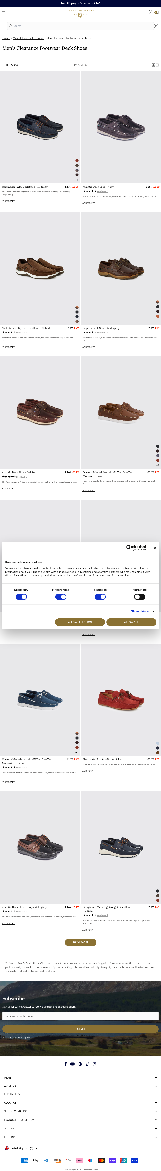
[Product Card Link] (40, 127)
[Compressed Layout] (153, 65)
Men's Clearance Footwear (28, 38)
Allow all (131, 621)
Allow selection (80, 621)
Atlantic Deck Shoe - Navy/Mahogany (24, 907)
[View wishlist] (150, 12)
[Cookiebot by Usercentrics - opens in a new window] (129, 548)
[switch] (60, 597)
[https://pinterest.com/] (80, 1064)
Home (5, 38)
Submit (80, 1029)
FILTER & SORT (11, 65)
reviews (102, 191)
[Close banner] (155, 548)
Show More (81, 942)
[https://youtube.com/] (72, 1064)
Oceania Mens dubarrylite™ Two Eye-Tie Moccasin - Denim (26, 761)
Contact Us (12, 1094)
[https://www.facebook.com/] (65, 1064)
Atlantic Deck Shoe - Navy (98, 186)
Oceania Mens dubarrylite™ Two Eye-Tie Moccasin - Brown (107, 474)
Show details (140, 611)
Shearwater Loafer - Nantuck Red (103, 759)
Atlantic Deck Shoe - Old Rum (19, 472)
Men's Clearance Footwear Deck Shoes (69, 38)
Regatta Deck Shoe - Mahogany (101, 328)
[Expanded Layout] (157, 65)
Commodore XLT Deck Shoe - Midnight (25, 186)
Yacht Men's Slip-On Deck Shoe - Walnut (26, 328)
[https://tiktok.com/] (87, 1064)
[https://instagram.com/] (95, 1064)
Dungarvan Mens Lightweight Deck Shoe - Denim (107, 908)
